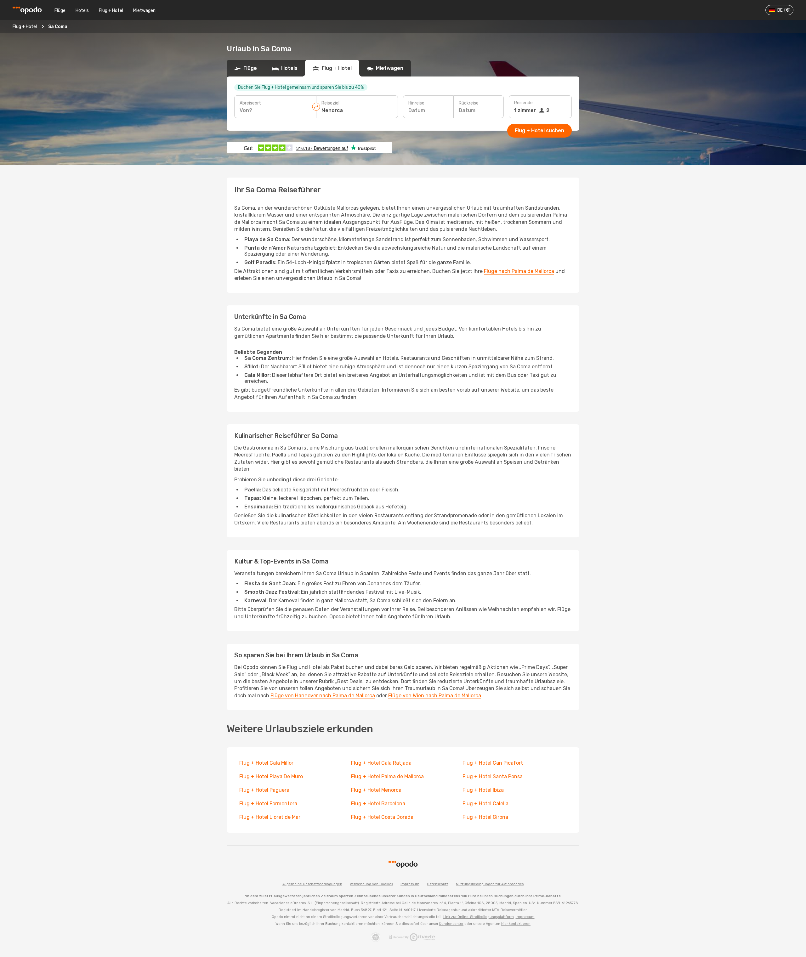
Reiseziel (330, 103)
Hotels (82, 10)
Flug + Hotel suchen (539, 130)
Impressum (409, 884)
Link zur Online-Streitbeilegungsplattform (478, 917)
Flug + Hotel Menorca (376, 790)
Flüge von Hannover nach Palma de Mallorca (322, 696)
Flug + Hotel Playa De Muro (271, 776)
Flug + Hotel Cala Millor (266, 763)
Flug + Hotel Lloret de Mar (269, 817)
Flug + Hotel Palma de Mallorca (387, 776)
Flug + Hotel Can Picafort (493, 763)
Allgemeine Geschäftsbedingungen (312, 884)
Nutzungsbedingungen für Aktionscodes (490, 884)
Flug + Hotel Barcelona (378, 804)
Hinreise (416, 103)
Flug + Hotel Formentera (268, 804)
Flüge (59, 10)
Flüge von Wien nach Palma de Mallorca (434, 696)
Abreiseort (250, 103)
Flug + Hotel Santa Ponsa (493, 776)
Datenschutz (437, 884)
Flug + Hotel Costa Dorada (382, 817)
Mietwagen (144, 10)
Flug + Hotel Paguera (264, 790)
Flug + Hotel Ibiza (483, 790)
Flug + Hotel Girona (485, 817)
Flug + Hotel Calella (485, 804)
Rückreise (469, 103)
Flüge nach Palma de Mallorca (519, 271)
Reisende (523, 102)
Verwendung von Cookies (371, 884)
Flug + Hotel (111, 10)
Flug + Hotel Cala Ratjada (381, 763)
